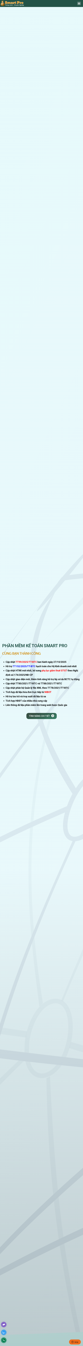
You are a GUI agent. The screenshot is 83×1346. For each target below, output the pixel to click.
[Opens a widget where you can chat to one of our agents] (75, 1342)
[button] (79, 3)
